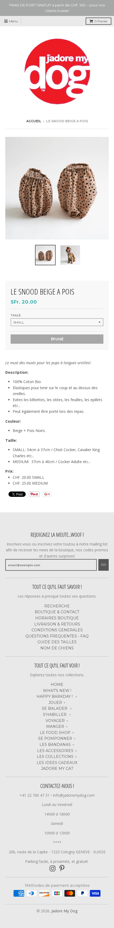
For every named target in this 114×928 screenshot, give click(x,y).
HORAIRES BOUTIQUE (57, 618)
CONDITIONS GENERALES (57, 630)
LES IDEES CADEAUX (57, 762)
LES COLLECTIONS (55, 756)
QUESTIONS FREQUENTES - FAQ (57, 636)
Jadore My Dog (64, 910)
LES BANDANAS (55, 744)
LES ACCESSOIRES (55, 750)
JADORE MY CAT (57, 768)
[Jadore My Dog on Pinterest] (61, 869)
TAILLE (16, 315)
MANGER (55, 726)
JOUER (55, 702)
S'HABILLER (55, 714)
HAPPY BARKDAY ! (55, 696)
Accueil (33, 121)
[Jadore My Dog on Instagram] (53, 869)
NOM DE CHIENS (57, 648)
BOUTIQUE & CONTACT (57, 612)
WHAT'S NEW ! (57, 690)
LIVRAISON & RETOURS (57, 624)
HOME (57, 684)
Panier (101, 21)
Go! (103, 564)
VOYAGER (55, 720)
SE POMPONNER (55, 738)
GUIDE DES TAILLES (57, 642)
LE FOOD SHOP (55, 732)
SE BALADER (55, 708)
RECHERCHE (57, 606)
